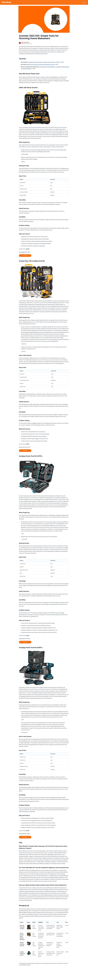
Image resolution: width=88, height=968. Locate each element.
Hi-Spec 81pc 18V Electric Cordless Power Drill (22, 936)
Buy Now (25, 255)
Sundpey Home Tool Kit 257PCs (22, 944)
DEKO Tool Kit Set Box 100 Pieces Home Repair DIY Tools (40, 64)
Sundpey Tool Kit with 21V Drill (22, 953)
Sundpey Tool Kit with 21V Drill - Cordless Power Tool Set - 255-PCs (44, 62)
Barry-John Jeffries (25, 42)
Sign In (83, 2)
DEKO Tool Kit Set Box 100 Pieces (22, 927)
